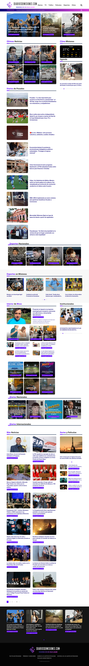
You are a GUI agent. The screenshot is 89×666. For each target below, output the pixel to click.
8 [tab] (68, 89)
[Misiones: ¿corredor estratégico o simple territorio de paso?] (15, 370)
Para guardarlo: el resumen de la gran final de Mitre (54, 295)
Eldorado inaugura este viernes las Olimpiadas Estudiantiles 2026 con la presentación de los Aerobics (31, 372)
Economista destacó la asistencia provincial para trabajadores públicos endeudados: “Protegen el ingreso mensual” (41, 150)
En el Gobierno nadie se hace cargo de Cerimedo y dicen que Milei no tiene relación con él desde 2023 (72, 412)
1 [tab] (60, 89)
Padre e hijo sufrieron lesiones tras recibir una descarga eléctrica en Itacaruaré (44, 590)
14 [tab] (75, 89)
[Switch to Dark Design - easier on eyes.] (81, 10)
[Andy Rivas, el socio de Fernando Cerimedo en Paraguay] (18, 444)
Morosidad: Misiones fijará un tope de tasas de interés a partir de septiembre (41, 216)
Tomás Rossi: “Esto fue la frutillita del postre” (71, 295)
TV (46, 5)
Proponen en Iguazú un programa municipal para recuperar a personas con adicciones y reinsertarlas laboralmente (44, 312)
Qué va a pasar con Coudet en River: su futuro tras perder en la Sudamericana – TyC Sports (35, 257)
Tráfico (51, 5)
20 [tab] (81, 89)
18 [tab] (79, 89)
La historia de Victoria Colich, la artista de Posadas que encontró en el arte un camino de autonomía (44, 564)
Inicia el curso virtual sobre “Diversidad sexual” (70, 329)
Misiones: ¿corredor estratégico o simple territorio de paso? (15, 373)
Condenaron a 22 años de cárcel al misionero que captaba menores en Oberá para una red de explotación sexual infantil (15, 76)
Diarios (40, 5)
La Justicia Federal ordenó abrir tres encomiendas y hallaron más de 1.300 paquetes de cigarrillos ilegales (16, 388)
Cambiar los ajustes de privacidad (46, 656)
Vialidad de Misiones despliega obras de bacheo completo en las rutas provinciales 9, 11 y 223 (50, 29)
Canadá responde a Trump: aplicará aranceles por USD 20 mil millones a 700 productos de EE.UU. (44, 483)
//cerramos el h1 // (22, 5)
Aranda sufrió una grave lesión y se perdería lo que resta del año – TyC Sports (53, 257)
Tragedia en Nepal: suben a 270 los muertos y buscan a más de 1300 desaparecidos (48, 77)
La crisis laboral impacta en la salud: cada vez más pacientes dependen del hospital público (47, 353)
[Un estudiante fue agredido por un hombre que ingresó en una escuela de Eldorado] (47, 386)
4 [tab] (64, 89)
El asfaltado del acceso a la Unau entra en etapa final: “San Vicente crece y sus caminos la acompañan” (71, 29)
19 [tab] (80, 89)
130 (16, 601)
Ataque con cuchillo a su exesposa (17, 337)
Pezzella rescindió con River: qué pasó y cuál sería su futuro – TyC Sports (72, 257)
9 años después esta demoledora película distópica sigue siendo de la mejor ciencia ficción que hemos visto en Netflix (75, 466)
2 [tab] (61, 89)
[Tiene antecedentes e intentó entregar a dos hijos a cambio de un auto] (31, 74)
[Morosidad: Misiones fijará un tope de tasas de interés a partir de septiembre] (17, 215)
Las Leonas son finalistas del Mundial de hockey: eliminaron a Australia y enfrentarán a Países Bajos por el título (23, 29)
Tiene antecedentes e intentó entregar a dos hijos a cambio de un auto (31, 78)
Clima (74, 5)
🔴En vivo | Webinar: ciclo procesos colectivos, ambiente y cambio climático (42, 133)
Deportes (67, 5)
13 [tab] (73, 89)
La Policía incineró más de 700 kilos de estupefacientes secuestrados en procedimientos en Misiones (22, 353)
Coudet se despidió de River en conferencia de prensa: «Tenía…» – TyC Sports (17, 257)
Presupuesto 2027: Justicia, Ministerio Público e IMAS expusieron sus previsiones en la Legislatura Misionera (18, 512)
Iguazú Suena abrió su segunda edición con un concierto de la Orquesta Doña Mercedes (49, 336)
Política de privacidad (15, 656)
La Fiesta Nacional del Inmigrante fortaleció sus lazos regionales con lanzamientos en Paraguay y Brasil (36, 335)
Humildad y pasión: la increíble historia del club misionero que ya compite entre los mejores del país (15, 295)
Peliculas (58, 5)
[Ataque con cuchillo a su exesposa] (18, 333)
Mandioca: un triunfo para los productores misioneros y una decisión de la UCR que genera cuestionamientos (15, 56)
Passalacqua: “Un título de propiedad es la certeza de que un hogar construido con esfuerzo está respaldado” (43, 233)
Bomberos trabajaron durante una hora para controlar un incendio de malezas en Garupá (44, 538)
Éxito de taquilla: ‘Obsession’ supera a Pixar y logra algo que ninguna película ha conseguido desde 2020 (75, 472)
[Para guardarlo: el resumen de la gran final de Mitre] (54, 284)
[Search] (81, 5)
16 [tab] (77, 89)
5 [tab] (65, 89)
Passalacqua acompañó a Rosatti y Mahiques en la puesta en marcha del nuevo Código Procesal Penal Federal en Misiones (18, 592)
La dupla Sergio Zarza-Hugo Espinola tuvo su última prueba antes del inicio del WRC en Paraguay (32, 388)
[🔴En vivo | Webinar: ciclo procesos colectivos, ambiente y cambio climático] (17, 133)
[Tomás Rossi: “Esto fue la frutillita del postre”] (73, 284)
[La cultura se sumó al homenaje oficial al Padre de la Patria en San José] (71, 71)
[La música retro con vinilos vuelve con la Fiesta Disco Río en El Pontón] (18, 553)
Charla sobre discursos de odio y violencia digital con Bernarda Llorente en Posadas (18, 538)
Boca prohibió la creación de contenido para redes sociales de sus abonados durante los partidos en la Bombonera (17, 411)
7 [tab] (67, 89)
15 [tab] (76, 89)
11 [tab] (71, 89)
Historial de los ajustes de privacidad (67, 656)
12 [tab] (72, 89)
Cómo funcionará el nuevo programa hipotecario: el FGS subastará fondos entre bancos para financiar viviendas (43, 166)
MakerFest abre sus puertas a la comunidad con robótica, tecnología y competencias (47, 372)
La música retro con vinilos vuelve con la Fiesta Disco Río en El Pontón (18, 564)
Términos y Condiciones (29, 656)
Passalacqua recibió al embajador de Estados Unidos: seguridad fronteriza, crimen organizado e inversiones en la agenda (22, 344)
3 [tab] (62, 89)
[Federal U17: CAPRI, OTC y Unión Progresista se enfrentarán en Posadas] (34, 284)
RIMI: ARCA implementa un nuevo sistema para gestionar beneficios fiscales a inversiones (43, 199)
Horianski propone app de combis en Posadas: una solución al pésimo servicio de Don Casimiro (31, 57)
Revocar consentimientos (44, 658)
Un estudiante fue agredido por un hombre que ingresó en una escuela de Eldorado (47, 389)
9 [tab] (69, 89)
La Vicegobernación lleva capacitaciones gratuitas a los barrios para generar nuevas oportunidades (44, 512)
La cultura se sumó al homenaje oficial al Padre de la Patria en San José (70, 84)
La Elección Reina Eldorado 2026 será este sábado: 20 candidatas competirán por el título (48, 344)
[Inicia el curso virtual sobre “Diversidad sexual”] (71, 316)
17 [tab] (78, 89)
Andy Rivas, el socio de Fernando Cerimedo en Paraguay (16, 455)
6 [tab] (66, 89)
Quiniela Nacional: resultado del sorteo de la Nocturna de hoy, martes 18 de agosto (54, 412)
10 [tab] (70, 89)
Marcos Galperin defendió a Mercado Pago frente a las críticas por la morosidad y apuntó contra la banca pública (17, 484)
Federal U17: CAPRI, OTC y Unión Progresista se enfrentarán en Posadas (33, 295)
